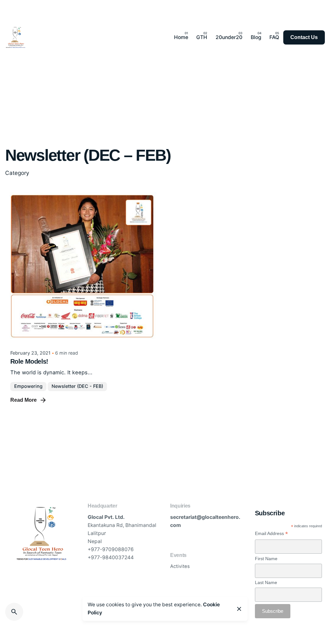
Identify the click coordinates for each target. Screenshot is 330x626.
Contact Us (304, 37)
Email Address (271, 533)
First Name (266, 558)
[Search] (14, 612)
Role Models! (29, 361)
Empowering (28, 386)
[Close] (239, 608)
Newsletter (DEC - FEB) (77, 386)
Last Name (266, 582)
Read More (23, 400)
